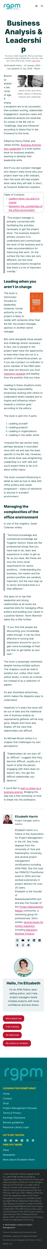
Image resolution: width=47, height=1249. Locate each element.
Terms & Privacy (12, 1112)
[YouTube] (16, 1140)
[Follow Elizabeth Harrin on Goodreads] (22, 945)
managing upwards (14, 373)
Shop (6, 1103)
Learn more (36, 61)
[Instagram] (22, 1140)
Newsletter (9, 1154)
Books (37, 68)
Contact (7, 1098)
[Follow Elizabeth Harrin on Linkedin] (34, 940)
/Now (6, 1150)
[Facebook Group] (10, 1140)
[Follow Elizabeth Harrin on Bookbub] (28, 945)
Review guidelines (13, 1122)
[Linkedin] (27, 1140)
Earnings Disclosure (14, 1117)
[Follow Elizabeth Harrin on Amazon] (17, 945)
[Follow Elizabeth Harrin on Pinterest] (39, 940)
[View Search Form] (42, 6)
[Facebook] (5, 1140)
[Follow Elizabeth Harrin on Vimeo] (28, 940)
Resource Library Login (16, 1127)
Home (6, 1093)
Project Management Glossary (20, 1108)
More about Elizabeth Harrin (19, 1159)
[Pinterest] (33, 1140)
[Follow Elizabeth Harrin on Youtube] (22, 940)
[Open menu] (36, 6)
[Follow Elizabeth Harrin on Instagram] (17, 940)
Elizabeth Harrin (14, 65)
